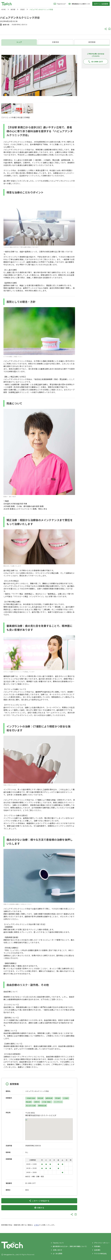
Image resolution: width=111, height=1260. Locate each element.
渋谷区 (22, 9)
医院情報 (91, 42)
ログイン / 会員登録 (101, 4)
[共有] (105, 28)
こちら (36, 1225)
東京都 (13, 9)
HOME (3, 9)
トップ (19, 42)
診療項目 (55, 42)
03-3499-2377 (30, 1183)
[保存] (109, 28)
